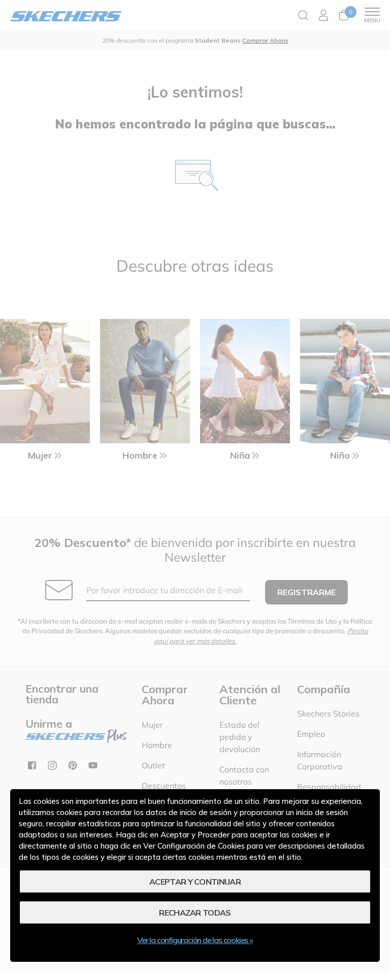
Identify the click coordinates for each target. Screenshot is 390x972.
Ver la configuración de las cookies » (195, 940)
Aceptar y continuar (195, 882)
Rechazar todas (195, 913)
